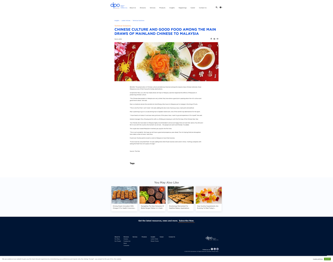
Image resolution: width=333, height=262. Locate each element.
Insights (172, 8)
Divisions (143, 8)
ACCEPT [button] (327, 259)
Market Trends (155, 241)
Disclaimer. (209, 251)
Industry (126, 239)
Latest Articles (125, 20)
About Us (133, 8)
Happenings (183, 8)
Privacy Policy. (215, 251)
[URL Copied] (217, 39)
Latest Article (154, 239)
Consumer (126, 245)
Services (152, 8)
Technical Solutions (138, 20)
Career (193, 8)
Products (162, 8)
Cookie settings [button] (318, 259)
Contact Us (203, 8)
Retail (125, 243)
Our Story (117, 239)
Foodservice (127, 241)
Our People (118, 241)
